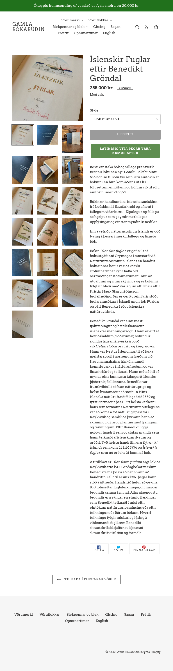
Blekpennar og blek (82, 615)
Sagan (129, 615)
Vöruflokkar (50, 615)
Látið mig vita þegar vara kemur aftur (125, 151)
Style (94, 110)
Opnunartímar (77, 621)
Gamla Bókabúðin (28, 26)
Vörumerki (23, 615)
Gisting (111, 615)
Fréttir (146, 615)
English (102, 621)
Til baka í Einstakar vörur (90, 579)
